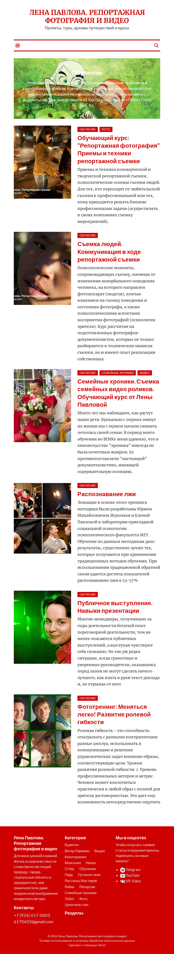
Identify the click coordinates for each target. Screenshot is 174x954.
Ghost (102, 945)
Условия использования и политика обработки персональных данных (87, 940)
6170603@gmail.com (33, 921)
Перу (69, 874)
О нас (69, 868)
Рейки (69, 887)
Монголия (73, 863)
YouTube (132, 875)
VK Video (133, 881)
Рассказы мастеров (81, 880)
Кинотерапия (75, 857)
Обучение (88, 129)
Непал (91, 863)
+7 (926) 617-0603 (32, 915)
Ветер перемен (77, 851)
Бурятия (72, 844)
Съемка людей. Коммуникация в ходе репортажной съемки (109, 251)
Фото (106, 129)
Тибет (69, 898)
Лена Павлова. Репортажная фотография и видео (87, 16)
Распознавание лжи (106, 493)
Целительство (76, 904)
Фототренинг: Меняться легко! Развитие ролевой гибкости (114, 714)
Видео (145, 373)
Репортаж (87, 887)
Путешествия (89, 874)
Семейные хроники (118, 373)
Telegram (132, 869)
